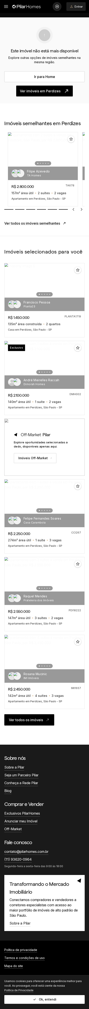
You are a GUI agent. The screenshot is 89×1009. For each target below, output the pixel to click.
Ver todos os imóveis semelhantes (32, 223)
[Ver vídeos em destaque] (57, 6)
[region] (44, 169)
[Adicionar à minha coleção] (71, 139)
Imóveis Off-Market (33, 458)
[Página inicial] (26, 6)
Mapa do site (13, 966)
